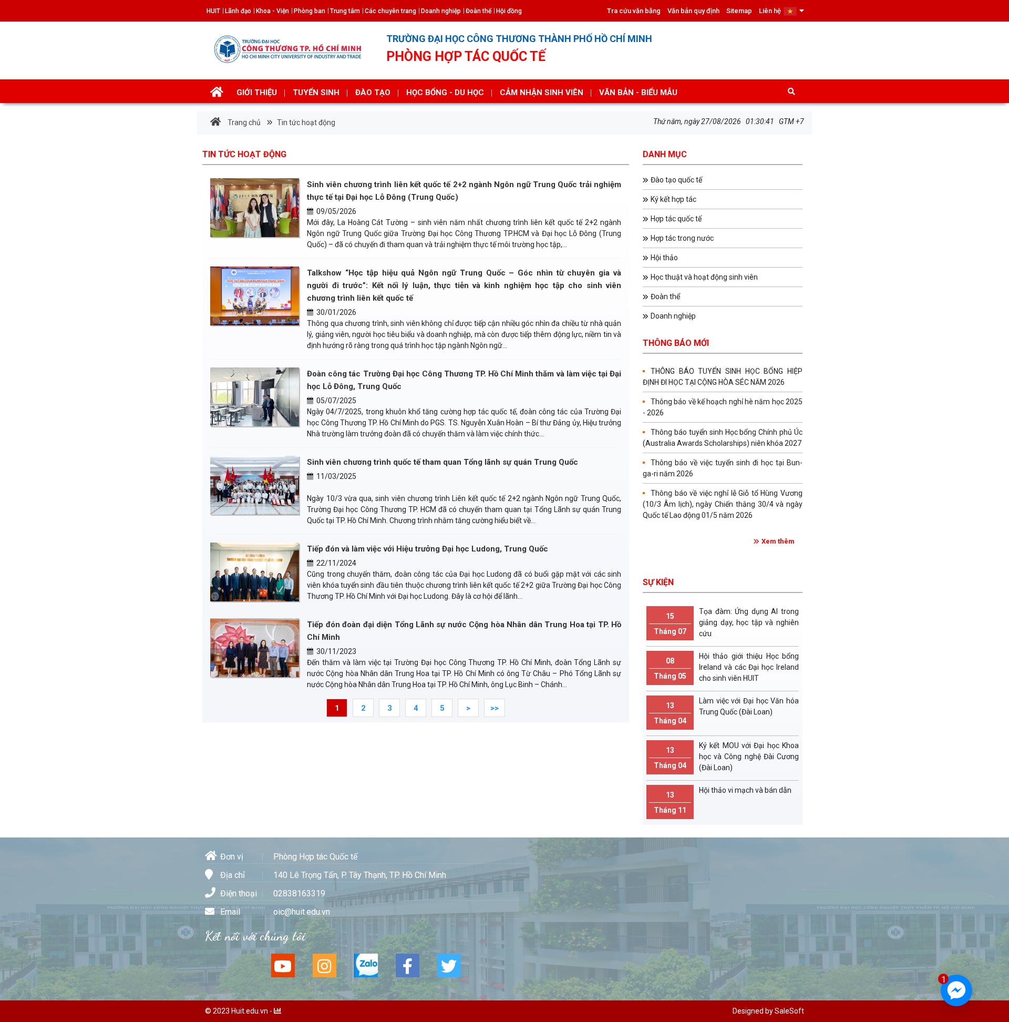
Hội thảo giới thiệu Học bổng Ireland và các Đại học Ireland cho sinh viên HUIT (726, 667)
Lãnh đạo (238, 11)
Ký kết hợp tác (673, 199)
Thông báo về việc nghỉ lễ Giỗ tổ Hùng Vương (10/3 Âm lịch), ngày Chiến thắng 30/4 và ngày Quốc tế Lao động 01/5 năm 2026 (722, 504)
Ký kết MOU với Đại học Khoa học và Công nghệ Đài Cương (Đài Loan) (726, 756)
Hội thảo (664, 257)
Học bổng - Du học (445, 92)
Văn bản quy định (693, 11)
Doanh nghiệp (441, 11)
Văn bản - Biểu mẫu (638, 92)
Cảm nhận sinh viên (541, 92)
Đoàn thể (478, 11)
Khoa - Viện (272, 11)
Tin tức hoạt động (305, 122)
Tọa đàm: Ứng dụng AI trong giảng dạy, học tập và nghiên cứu (726, 622)
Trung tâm (345, 11)
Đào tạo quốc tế (676, 180)
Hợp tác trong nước (682, 238)
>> (494, 708)
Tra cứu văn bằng (634, 11)
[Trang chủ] (217, 93)
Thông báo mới (676, 343)
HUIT (213, 11)
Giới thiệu (256, 92)
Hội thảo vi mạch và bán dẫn (722, 800)
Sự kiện (658, 582)
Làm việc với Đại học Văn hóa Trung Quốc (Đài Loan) (726, 711)
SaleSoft (789, 1011)
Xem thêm (778, 541)
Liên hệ (770, 11)
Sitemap (739, 11)
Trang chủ (243, 122)
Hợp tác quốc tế (676, 218)
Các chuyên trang (390, 11)
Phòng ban (309, 11)
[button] (794, 10)
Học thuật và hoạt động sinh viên (704, 277)
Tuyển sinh (316, 92)
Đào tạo (372, 92)
